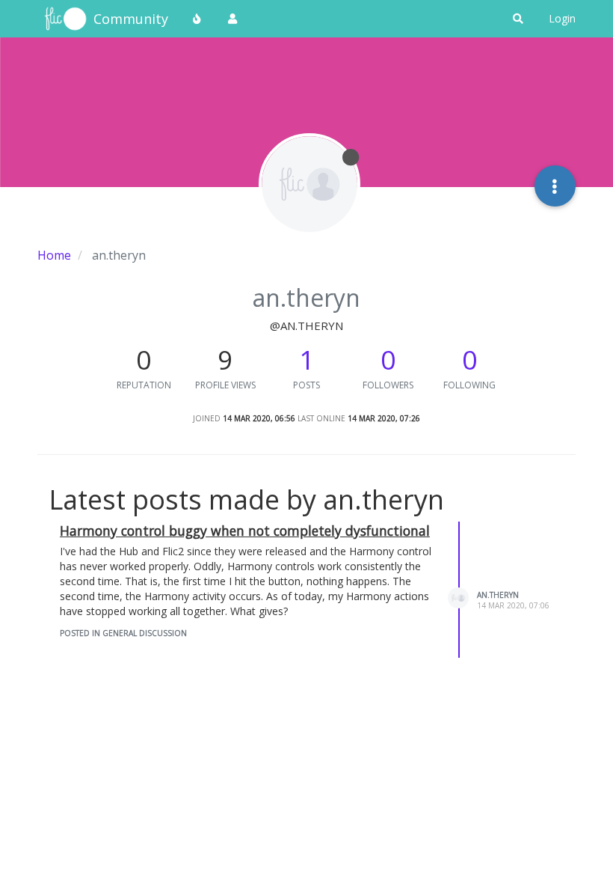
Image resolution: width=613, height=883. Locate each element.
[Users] (232, 18)
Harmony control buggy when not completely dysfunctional (245, 531)
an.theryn (498, 595)
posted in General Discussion (123, 633)
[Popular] (197, 18)
